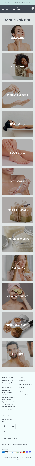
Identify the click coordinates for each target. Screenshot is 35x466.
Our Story (22, 380)
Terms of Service (17, 460)
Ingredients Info (24, 395)
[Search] (7, 9)
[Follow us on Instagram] (9, 426)
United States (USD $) (9, 438)
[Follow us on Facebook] (4, 426)
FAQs (21, 391)
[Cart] (32, 9)
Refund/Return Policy (10, 457)
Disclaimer (20, 457)
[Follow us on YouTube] (13, 426)
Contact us (22, 388)
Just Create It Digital (25, 444)
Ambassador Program (25, 384)
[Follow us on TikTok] (4, 431)
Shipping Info (28, 457)
